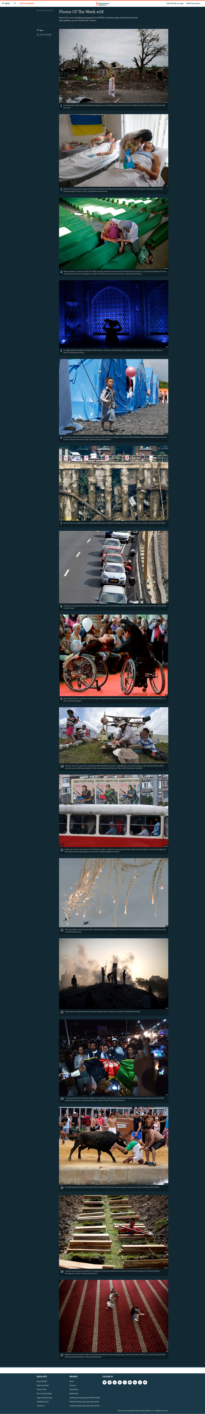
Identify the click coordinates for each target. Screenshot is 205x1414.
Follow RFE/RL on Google (175, 3)
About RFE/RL (42, 1381)
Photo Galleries (27, 4)
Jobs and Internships (44, 1394)
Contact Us (41, 1406)
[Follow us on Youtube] (104, 1382)
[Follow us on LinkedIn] (135, 1382)
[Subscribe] (145, 1382)
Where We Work (43, 1386)
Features (73, 1386)
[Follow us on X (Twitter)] (125, 1382)
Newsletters (74, 1390)
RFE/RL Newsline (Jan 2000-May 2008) (84, 1402)
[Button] (40, 31)
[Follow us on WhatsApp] (140, 1382)
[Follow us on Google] (120, 1382)
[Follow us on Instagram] (115, 1382)
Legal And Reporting (44, 1398)
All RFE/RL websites (193, 3)
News (72, 1381)
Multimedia (74, 1394)
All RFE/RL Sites (43, 1402)
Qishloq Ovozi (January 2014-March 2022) (85, 1398)
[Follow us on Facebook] (130, 1382)
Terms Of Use (42, 1390)
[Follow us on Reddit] (110, 1382)
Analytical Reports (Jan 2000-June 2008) (85, 1406)
